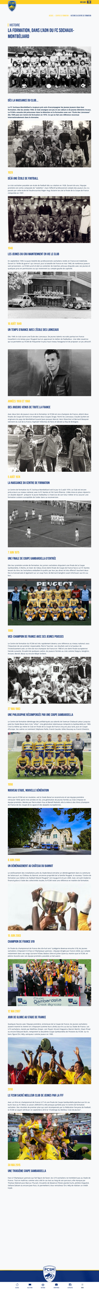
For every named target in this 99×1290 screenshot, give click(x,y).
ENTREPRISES (56, 1288)
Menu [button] (82, 1288)
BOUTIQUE (43, 1288)
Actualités (70, 1288)
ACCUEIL (17, 1288)
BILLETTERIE (29, 1288)
